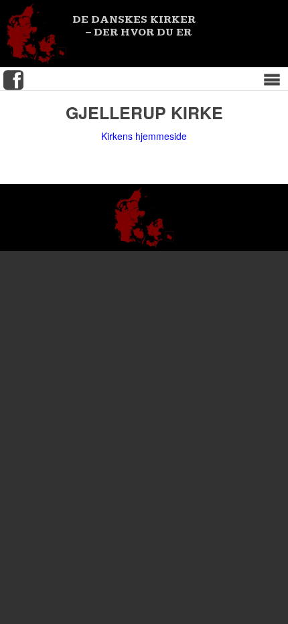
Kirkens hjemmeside (144, 137)
